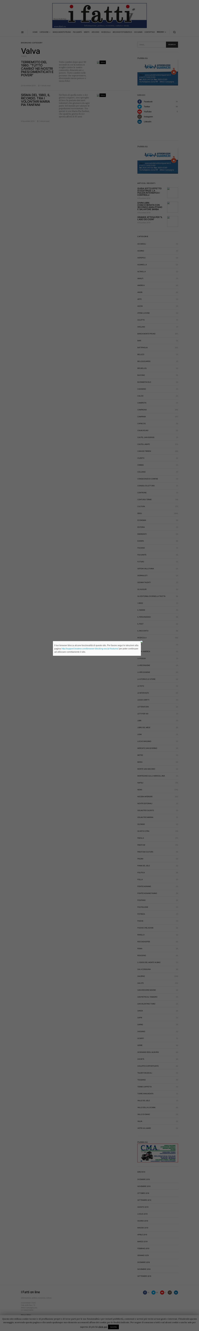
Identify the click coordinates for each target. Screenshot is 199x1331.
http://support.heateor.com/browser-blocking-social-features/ (89, 648)
